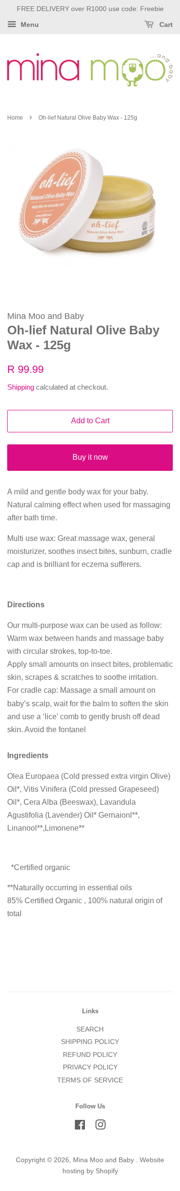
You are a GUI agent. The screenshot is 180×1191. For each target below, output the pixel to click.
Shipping (20, 387)
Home (15, 117)
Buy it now (90, 457)
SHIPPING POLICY (90, 1041)
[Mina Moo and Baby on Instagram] (100, 1126)
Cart (165, 24)
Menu (29, 24)
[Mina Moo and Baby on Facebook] (79, 1126)
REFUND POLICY (90, 1054)
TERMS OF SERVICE (90, 1080)
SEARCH (90, 1029)
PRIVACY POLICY (90, 1067)
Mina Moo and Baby (104, 1160)
